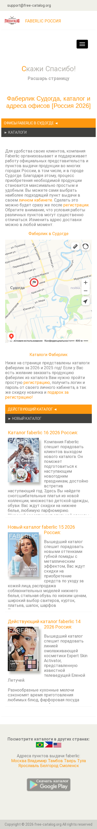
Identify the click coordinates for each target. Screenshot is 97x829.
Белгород (49, 765)
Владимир (37, 760)
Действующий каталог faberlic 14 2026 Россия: (44, 624)
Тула (81, 760)
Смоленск (69, 765)
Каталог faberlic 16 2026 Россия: (43, 432)
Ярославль (29, 765)
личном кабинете (35, 200)
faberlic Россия (43, 21)
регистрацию (37, 382)
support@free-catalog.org (29, 5)
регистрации (75, 205)
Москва (19, 760)
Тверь (70, 760)
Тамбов (56, 760)
